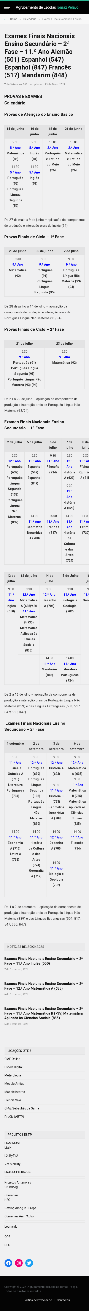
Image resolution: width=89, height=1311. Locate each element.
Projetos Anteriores (18, 1182)
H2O (7, 1200)
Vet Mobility (13, 1164)
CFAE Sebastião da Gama (22, 1108)
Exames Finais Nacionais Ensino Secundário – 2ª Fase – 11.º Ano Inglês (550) (43, 961)
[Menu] (7, 7)
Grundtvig (11, 1187)
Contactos (63, 1300)
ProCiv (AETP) (14, 1116)
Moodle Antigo (14, 1083)
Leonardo (11, 1226)
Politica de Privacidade (38, 1300)
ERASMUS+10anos (18, 1172)
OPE (7, 1236)
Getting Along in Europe (21, 1208)
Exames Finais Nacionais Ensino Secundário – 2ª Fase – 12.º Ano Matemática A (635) (43, 986)
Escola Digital (13, 1067)
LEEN (8, 1147)
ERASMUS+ (13, 1143)
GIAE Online (12, 1059)
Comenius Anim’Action (20, 1216)
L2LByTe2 (11, 1155)
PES (7, 1245)
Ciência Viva (13, 1100)
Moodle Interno (15, 1092)
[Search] (83, 7)
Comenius (11, 1195)
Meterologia (13, 1075)
